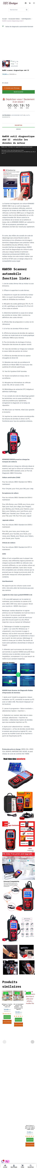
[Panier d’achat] (29, 3)
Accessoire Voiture (19, 115)
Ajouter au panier (18, 91)
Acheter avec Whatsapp (12, 88)
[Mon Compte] (14, 1165)
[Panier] (22, 1165)
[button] (12, 88)
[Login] (25, 3)
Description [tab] (18, 125)
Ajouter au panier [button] (7, 1016)
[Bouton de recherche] (26, 9)
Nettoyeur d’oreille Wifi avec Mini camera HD (7, 1005)
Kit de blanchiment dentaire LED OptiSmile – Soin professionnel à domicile (18, 1007)
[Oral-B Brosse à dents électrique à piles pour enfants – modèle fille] (30, 1056)
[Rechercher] (30, 1165)
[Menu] (34, 3)
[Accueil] (5, 1165)
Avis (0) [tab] (18, 129)
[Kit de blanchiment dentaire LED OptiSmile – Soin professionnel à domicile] (18, 996)
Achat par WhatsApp (7, 1021)
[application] (18, 156)
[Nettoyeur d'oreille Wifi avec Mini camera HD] (7, 996)
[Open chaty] (2, 1161)
